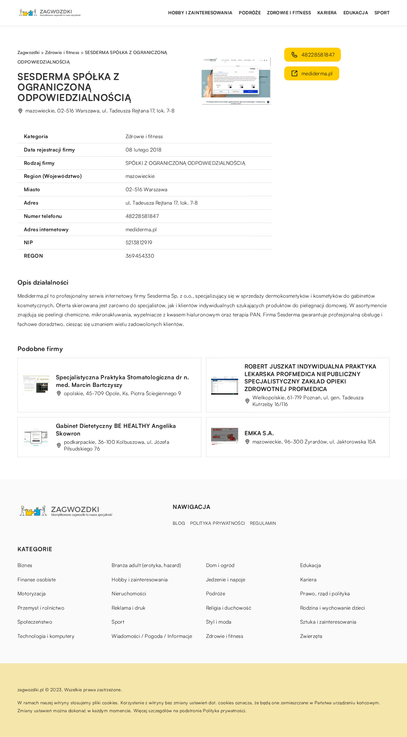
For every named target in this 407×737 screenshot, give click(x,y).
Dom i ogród (220, 565)
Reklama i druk (129, 608)
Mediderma (30, 296)
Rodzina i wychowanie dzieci (332, 608)
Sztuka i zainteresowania (328, 622)
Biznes (24, 565)
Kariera (327, 12)
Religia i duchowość (229, 608)
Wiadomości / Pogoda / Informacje (152, 636)
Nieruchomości (129, 593)
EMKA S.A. (259, 432)
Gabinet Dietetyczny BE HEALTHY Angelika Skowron (116, 429)
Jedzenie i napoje (225, 579)
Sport (382, 12)
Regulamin (263, 523)
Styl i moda (218, 622)
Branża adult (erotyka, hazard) (146, 565)
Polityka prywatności (217, 523)
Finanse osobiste (36, 579)
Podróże (250, 12)
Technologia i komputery (45, 636)
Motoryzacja (31, 593)
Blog (179, 523)
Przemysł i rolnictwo (40, 608)
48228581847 (142, 216)
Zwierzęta (311, 636)
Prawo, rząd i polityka (325, 593)
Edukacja (355, 12)
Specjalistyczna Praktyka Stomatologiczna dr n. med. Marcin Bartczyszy (122, 381)
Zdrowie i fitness (289, 12)
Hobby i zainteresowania (200, 12)
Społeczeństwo (34, 622)
